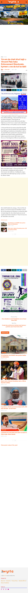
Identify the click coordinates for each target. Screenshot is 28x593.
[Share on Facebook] (3, 90)
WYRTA (5, 575)
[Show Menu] (1, 2)
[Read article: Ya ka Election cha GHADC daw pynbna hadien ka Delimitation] (4, 224)
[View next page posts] (15, 234)
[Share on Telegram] (19, 90)
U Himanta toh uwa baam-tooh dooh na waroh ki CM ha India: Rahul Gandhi (14, 433)
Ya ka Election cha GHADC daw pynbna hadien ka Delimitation (16, 223)
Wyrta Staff (7, 69)
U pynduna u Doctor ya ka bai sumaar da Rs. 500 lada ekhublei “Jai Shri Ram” (14, 407)
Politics (5, 56)
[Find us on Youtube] (8, 589)
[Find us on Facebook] (1, 589)
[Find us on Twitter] (3, 589)
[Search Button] (26, 2)
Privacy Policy (14, 580)
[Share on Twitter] (8, 90)
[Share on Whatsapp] (14, 90)
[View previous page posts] (13, 234)
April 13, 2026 (4, 436)
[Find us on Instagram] (5, 589)
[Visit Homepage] (12, 2)
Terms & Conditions (5, 582)
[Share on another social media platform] (24, 90)
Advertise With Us (22, 580)
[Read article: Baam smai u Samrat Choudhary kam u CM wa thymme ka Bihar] (4, 230)
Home (2, 56)
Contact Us (8, 580)
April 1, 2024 (14, 69)
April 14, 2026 (4, 410)
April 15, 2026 (10, 225)
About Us (3, 580)
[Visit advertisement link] (14, 14)
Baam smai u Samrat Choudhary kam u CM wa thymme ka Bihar (17, 229)
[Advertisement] (14, 40)
